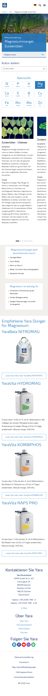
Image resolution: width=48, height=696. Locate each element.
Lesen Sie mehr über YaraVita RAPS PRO (24, 553)
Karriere (24, 633)
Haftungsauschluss (24, 672)
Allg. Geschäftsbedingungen (24, 667)
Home (4, 12)
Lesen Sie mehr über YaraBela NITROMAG (24, 376)
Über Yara (24, 621)
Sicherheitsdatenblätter (24, 677)
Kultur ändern (10, 63)
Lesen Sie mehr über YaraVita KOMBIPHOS (24, 495)
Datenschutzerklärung (24, 657)
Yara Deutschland (24, 625)
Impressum (24, 662)
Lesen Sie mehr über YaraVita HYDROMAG (24, 437)
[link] (7, 85)
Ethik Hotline (24, 629)
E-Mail (24, 608)
